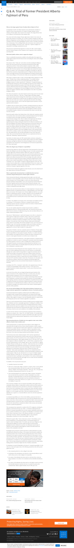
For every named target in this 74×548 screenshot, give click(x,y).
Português (29, 2)
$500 (10, 482)
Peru (19, 490)
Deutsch (23, 2)
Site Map (27, 536)
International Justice (13, 492)
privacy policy (41, 545)
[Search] (62, 2)
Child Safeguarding (32, 536)
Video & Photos (27, 4)
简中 (11, 2)
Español (36, 2)
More (39, 2)
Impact (33, 4)
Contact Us (8, 536)
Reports (21, 4)
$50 (11, 479)
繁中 (13, 2)
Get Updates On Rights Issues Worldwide (17, 531)
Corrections (13, 536)
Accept (57, 545)
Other (21, 482)
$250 (22, 479)
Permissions (23, 536)
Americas (16, 490)
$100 (16, 479)
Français (19, 2)
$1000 (16, 482)
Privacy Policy (18, 536)
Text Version (37, 536)
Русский (33, 2)
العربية (9, 2)
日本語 (26, 2)
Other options (63, 545)
